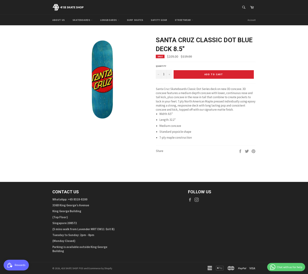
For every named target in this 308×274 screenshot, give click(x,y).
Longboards (109, 20)
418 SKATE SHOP (69, 268)
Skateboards (82, 20)
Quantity (161, 66)
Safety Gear (159, 20)
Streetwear (183, 20)
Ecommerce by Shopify (100, 268)
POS (81, 268)
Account (252, 20)
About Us (58, 20)
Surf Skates (135, 20)
